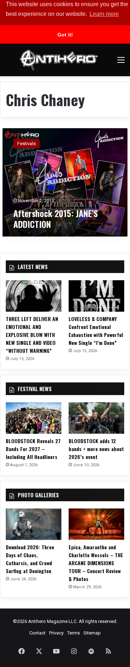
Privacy (56, 633)
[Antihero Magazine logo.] (58, 60)
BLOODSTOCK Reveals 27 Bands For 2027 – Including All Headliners (33, 448)
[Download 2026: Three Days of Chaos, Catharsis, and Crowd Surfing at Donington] (33, 524)
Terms (73, 633)
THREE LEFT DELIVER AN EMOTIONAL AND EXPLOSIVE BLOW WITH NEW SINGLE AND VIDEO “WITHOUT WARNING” (32, 334)
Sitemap (92, 633)
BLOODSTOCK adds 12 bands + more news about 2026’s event (96, 448)
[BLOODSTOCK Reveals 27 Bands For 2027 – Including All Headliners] (33, 418)
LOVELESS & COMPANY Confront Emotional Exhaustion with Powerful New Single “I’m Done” (96, 330)
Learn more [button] (104, 14)
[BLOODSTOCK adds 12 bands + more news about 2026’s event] (96, 418)
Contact (37, 633)
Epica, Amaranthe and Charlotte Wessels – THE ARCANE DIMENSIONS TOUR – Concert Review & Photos (96, 562)
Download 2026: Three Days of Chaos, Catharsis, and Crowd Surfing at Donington (30, 559)
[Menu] (121, 63)
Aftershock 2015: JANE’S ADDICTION (55, 218)
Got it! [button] (65, 35)
